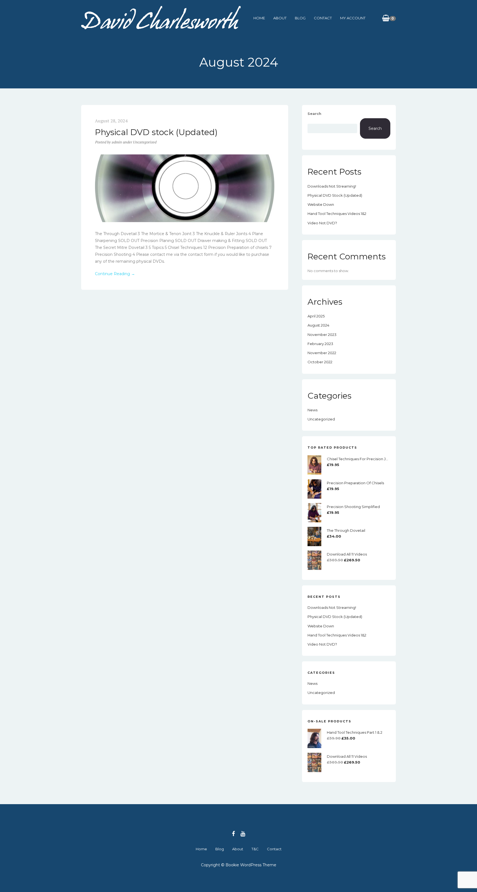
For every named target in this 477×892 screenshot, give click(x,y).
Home (259, 18)
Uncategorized (144, 142)
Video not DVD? (322, 223)
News (312, 410)
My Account (352, 18)
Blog (300, 18)
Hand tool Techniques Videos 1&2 (337, 213)
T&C (255, 849)
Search (314, 113)
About (280, 18)
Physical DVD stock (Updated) (156, 132)
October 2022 (320, 362)
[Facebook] (233, 833)
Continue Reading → (115, 273)
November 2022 (322, 353)
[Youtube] (242, 833)
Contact (323, 18)
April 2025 (316, 316)
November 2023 (322, 334)
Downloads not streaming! (332, 186)
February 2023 (320, 343)
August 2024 (318, 325)
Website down (321, 204)
